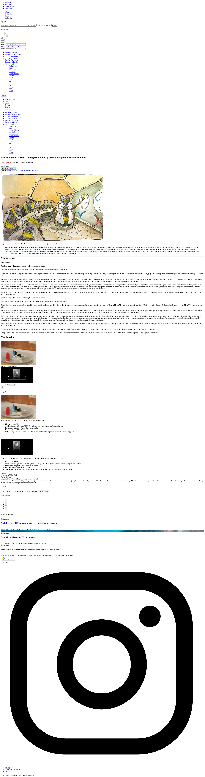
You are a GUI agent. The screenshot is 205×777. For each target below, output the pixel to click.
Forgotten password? (44, 25)
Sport (11, 68)
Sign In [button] (9, 18)
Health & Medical (11, 52)
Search (3, 44)
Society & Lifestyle (11, 56)
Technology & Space (12, 58)
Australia (12, 72)
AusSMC (8, 3)
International (13, 134)
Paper (9, 477)
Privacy (7, 768)
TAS (11, 87)
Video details (11, 385)
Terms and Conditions (12, 769)
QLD (11, 81)
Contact (7, 771)
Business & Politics (11, 62)
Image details (12, 366)
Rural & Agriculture (12, 60)
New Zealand (14, 74)
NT (10, 89)
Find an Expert (6, 46)
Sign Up (14, 46)
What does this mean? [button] (9, 168)
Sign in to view (43, 491)
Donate (19, 46)
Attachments (21, 170)
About (7, 12)
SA (10, 83)
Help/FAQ (8, 14)
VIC (10, 79)
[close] (2, 387)
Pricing (7, 16)
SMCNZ (8, 4)
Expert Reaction (32, 170)
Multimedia (12, 170)
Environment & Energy (13, 54)
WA (10, 85)
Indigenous (13, 66)
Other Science (14, 70)
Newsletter (8, 8)
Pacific (11, 76)
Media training (10, 6)
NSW (11, 77)
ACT (11, 91)
